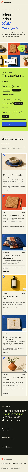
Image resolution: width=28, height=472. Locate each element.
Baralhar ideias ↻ (5, 143)
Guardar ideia (6, 190)
